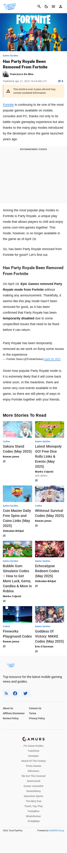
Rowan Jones (11, 456)
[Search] (39, 6)
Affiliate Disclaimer (14, 713)
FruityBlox (33, 811)
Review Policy (11, 718)
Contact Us (35, 708)
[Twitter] (26, 693)
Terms (32, 713)
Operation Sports (33, 796)
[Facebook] (15, 693)
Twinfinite (33, 750)
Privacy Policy (37, 718)
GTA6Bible (34, 821)
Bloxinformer (33, 816)
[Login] (60, 6)
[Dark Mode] (46, 6)
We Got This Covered (33, 776)
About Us (8, 708)
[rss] (6, 693)
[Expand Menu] (53, 6)
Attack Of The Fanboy (33, 760)
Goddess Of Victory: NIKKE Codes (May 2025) (49, 636)
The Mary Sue (33, 801)
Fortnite (8, 104)
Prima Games (33, 765)
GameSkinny (33, 791)
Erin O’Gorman (44, 646)
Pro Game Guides (33, 745)
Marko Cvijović (44, 471)
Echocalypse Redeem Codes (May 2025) (47, 571)
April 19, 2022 (52, 359)
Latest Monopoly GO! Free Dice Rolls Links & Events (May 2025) (48, 456)
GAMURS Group (56, 830)
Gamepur (33, 755)
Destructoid (33, 781)
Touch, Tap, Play (33, 806)
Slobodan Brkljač (13, 531)
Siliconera (33, 771)
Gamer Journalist (33, 786)
